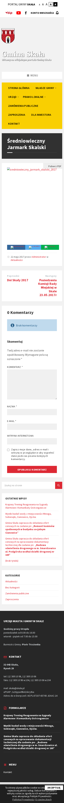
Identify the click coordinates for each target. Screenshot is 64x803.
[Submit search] (58, 485)
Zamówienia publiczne (17, 593)
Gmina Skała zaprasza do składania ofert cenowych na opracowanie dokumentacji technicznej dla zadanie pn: (30, 546)
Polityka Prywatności (23, 799)
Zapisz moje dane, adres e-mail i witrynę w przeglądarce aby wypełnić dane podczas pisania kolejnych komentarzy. (32, 454)
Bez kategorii (12, 587)
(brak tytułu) (11, 560)
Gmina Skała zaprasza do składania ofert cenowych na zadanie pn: (29, 527)
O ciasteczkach (43, 799)
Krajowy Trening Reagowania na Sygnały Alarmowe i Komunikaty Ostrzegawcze (26, 506)
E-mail (11, 421)
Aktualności (17, 260)
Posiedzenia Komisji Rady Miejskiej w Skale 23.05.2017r (47, 287)
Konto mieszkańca (42, 12)
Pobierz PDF (54, 166)
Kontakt (8, 772)
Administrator (38, 256)
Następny (51, 275)
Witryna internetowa (20, 435)
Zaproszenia (12, 599)
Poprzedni (13, 275)
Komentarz (15, 367)
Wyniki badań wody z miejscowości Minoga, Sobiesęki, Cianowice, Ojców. (28, 515)
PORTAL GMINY (21, 4)
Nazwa (12, 406)
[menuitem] (18, 87)
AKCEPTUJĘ (53, 787)
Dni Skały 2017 (17, 280)
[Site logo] (8, 43)
